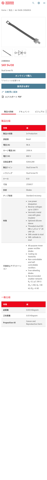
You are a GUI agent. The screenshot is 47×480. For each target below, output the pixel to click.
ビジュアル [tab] (39, 111)
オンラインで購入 (23, 75)
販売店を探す (23, 86)
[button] (38, 3)
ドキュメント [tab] (24, 111)
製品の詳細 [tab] (8, 111)
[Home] (7, 2)
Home (3, 10)
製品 (10, 10)
